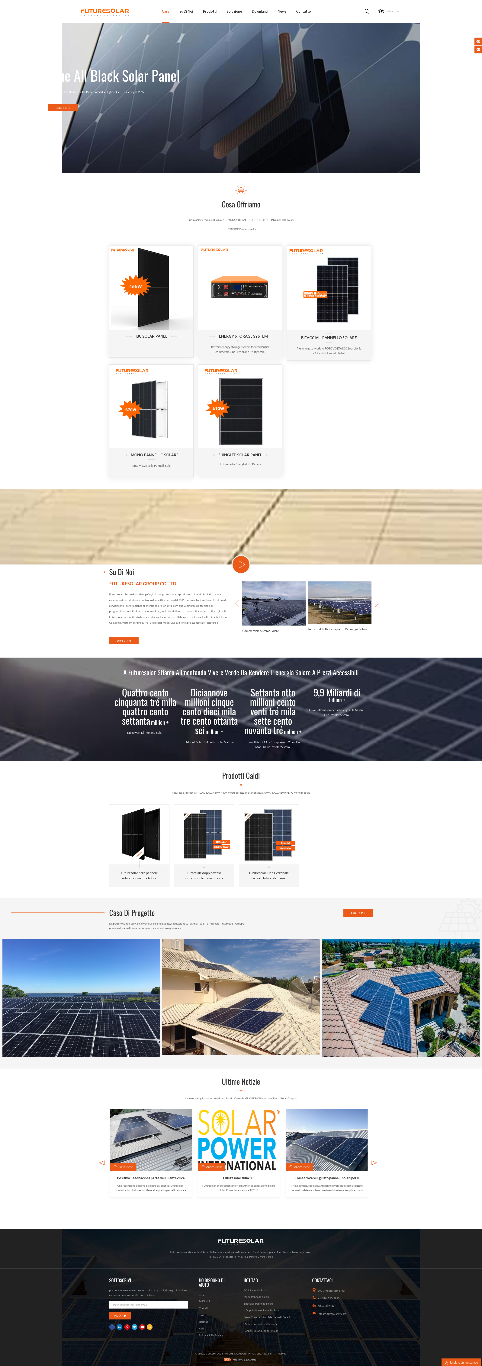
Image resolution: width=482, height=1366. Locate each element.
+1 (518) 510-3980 (328, 1298)
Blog (201, 1314)
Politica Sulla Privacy (211, 1335)
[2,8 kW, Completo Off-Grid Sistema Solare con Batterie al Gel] (241, 997)
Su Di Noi (186, 11)
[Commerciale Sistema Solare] (339, 610)
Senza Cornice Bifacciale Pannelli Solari (267, 1317)
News (282, 11)
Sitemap (203, 1321)
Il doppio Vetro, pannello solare (262, 1310)
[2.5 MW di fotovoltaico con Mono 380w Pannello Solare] (81, 998)
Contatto (303, 11)
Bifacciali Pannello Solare (258, 1303)
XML (201, 1328)
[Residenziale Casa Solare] (274, 609)
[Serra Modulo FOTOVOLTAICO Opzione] (326, 1153)
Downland (260, 11)
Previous (237, 603)
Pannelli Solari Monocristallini (261, 1330)
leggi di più (124, 640)
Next (376, 603)
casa (165, 11)
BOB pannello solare (256, 1290)
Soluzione (234, 11)
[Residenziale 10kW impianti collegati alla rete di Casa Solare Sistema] (401, 998)
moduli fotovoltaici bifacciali (261, 1323)
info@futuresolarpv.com (332, 1313)
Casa (201, 1294)
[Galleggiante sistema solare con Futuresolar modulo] (238, 1153)
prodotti (210, 11)
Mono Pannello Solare (256, 1296)
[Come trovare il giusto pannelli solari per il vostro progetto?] (150, 1153)
